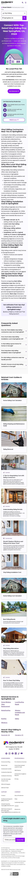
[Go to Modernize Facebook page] (13, 754)
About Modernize (19, 795)
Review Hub (4, 765)
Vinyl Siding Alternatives (11, 648)
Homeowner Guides (6, 768)
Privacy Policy (4, 857)
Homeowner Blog (5, 761)
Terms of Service (13, 857)
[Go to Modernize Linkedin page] (16, 754)
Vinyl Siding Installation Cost (12, 572)
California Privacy (5, 852)
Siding (17, 718)
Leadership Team (19, 802)
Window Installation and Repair (20, 712)
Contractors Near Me (6, 772)
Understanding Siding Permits (12, 509)
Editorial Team (5, 787)
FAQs (16, 799)
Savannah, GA (5, 735)
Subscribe (20, 840)
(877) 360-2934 (5, 810)
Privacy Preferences (5, 851)
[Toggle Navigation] (25, 2)
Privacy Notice (4, 849)
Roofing (3, 718)
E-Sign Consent (19, 849)
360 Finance (18, 770)
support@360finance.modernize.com (10, 812)
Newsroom (17, 809)
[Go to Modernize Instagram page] (9, 754)
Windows (4, 722)
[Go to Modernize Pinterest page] (6, 754)
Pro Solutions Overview (21, 761)
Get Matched (13, 91)
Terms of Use (12, 849)
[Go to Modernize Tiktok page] (18, 754)
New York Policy (14, 852)
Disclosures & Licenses (16, 851)
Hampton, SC (19, 735)
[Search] (22, 2)
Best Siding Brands (9, 619)
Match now (13, 120)
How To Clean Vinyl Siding (11, 680)
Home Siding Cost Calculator (12, 400)
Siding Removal (8, 449)
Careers (17, 805)
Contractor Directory (6, 775)
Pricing (16, 779)
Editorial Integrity (5, 784)
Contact (3, 795)
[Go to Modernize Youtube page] (22, 754)
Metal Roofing (5, 710)
